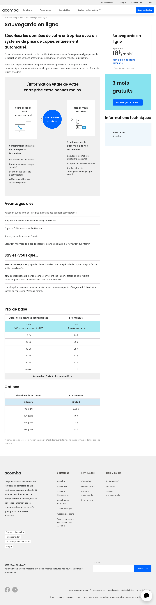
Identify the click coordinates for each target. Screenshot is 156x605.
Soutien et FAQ (112, 481)
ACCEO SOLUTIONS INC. (63, 597)
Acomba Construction (63, 493)
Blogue (123, 2)
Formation (110, 486)
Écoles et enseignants (87, 493)
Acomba (61, 481)
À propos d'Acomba (15, 532)
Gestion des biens (65, 513)
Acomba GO (62, 486)
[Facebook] (7, 589)
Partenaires (45, 10)
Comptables (64, 10)
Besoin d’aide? (113, 473)
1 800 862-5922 (137, 2)
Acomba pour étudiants (63, 502)
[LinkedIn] (15, 589)
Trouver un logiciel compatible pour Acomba (65, 522)
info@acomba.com (80, 590)
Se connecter (107, 2)
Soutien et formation (88, 10)
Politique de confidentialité (120, 590)
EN (150, 2)
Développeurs (88, 486)
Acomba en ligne (65, 508)
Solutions (63, 473)
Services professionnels (113, 493)
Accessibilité (142, 590)
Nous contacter (13, 536)
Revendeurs (87, 500)
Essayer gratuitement (128, 102)
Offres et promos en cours (18, 541)
